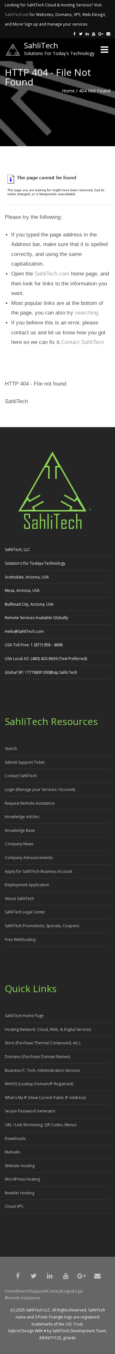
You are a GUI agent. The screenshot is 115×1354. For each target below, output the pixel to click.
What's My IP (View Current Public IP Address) (45, 1097)
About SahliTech (19, 898)
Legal (78, 1291)
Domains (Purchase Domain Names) (37, 1056)
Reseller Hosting (19, 1193)
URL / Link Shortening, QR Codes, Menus (40, 1124)
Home (68, 91)
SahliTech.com (51, 274)
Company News (19, 844)
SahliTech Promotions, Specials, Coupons (42, 925)
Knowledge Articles (22, 816)
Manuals (12, 1152)
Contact (54, 1291)
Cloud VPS (14, 1206)
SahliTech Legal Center (25, 912)
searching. (87, 313)
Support (38, 1291)
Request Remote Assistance (30, 803)
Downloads (15, 1138)
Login (67, 1291)
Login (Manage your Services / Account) (40, 789)
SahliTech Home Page (24, 1015)
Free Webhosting (20, 939)
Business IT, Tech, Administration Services (42, 1070)
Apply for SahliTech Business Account (38, 871)
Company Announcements (29, 857)
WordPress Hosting (22, 1179)
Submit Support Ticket (24, 762)
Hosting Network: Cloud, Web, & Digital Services (48, 1029)
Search (11, 748)
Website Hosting (19, 1165)
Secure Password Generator (30, 1111)
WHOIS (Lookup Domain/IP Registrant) (39, 1084)
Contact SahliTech (82, 342)
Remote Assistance (23, 1298)
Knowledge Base (20, 830)
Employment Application (27, 885)
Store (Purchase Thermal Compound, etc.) (42, 1043)
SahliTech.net (17, 14)
